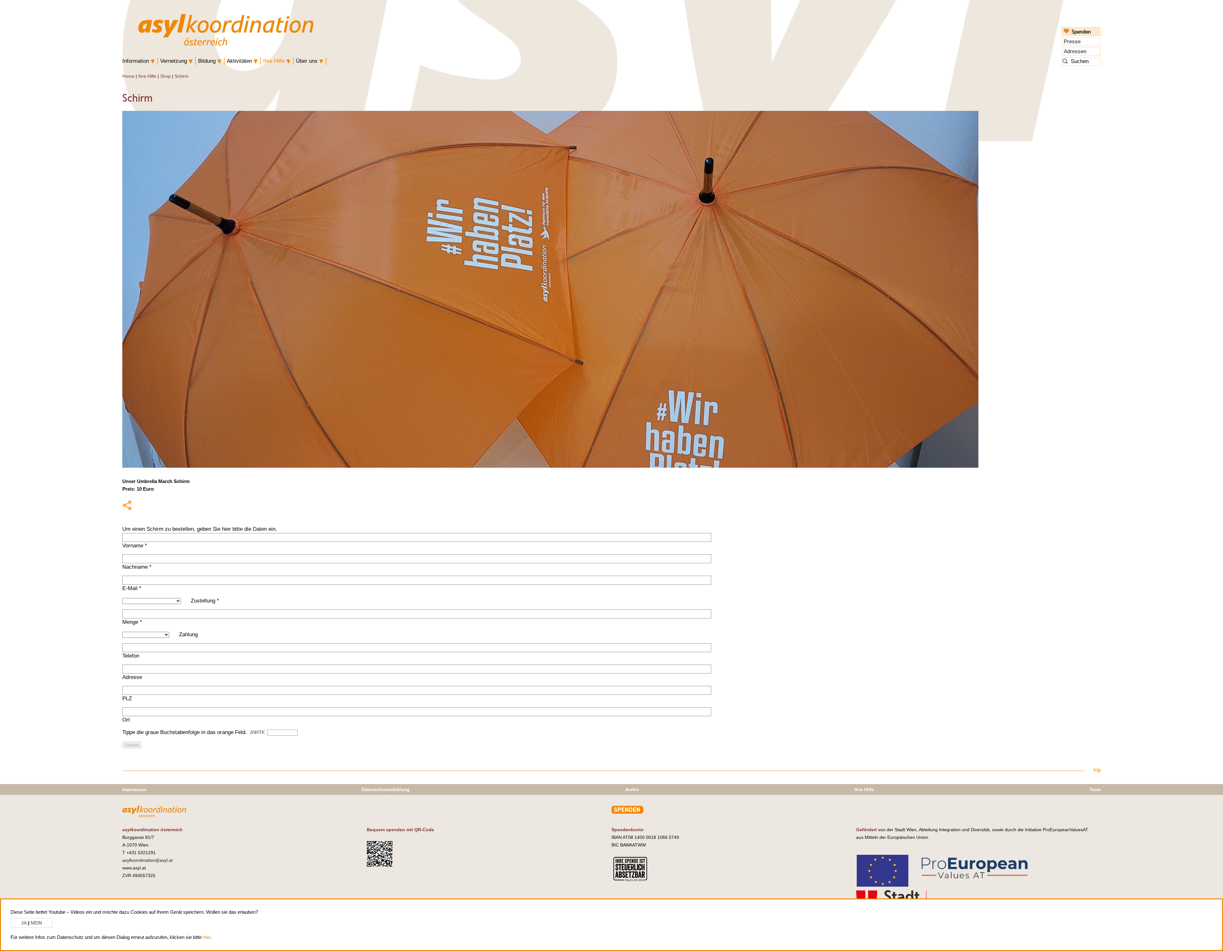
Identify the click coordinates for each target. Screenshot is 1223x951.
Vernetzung (173, 61)
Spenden (1081, 31)
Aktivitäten (239, 61)
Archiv (632, 789)
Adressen (1075, 51)
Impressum (134, 789)
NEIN (36, 923)
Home (128, 76)
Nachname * (137, 567)
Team (1095, 789)
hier (206, 937)
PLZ (127, 698)
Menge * (132, 622)
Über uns (307, 61)
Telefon (130, 656)
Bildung (207, 61)
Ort (126, 720)
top (1097, 770)
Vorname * (134, 546)
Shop (165, 76)
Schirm (182, 76)
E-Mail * (131, 588)
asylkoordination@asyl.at (147, 860)
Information (135, 61)
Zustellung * (205, 601)
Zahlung (188, 634)
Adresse (132, 677)
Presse (1072, 42)
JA (24, 923)
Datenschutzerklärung (385, 789)
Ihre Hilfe (274, 61)
